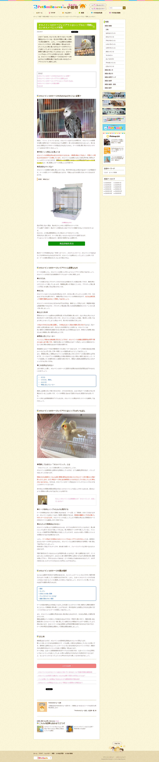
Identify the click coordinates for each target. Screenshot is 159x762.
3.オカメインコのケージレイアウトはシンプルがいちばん (55, 81)
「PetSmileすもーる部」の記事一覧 (84, 710)
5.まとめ (40, 86)
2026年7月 (118, 182)
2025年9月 (118, 193)
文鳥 (107, 29)
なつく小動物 (113, 172)
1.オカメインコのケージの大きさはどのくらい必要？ (54, 76)
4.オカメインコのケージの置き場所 (48, 83)
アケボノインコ (110, 62)
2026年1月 (118, 189)
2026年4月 (108, 187)
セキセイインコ (110, 33)
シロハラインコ (110, 44)
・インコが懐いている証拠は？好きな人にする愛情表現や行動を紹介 (58, 679)
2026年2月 (108, 189)
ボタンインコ (110, 51)
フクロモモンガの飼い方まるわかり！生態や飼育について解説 (117, 141)
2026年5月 (118, 185)
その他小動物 (69, 753)
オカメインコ (54, 16)
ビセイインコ (110, 66)
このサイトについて (121, 757)
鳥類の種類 (46, 16)
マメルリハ (109, 55)
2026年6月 (108, 185)
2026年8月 (108, 182)
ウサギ (41, 753)
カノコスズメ (110, 59)
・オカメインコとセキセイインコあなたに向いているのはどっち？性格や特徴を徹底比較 (64, 672)
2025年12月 (108, 191)
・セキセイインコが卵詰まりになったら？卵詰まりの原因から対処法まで (60, 682)
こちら (57, 721)
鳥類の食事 (108, 81)
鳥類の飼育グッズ (110, 77)
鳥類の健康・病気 (110, 84)
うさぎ (106, 172)
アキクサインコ (110, 40)
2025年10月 (108, 193)
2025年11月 (118, 191)
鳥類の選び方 (109, 73)
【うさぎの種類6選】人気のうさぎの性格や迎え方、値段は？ (117, 158)
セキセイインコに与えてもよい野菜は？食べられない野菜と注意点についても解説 (54, 728)
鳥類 (40, 16)
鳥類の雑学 (108, 88)
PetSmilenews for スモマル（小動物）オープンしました (117, 150)
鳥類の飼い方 (109, 70)
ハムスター (47, 753)
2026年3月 (118, 187)
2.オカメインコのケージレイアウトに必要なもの (53, 78)
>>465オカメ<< (66, 222)
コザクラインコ (110, 48)
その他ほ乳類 (59, 753)
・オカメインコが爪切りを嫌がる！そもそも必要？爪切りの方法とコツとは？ (61, 675)
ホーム (35, 16)
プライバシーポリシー (108, 757)
